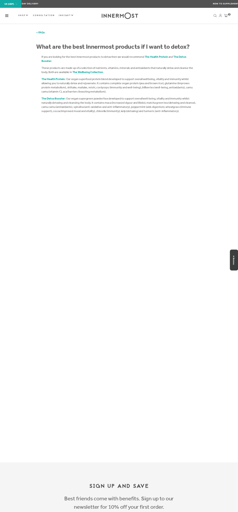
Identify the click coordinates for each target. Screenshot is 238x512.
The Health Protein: (53, 79)
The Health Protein (156, 56)
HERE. (137, 3)
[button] (6, 15)
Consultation (44, 15)
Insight (65, 15)
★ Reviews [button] (233, 260)
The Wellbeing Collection (87, 72)
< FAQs (40, 32)
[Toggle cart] (226, 16)
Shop (22, 15)
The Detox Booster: (53, 98)
